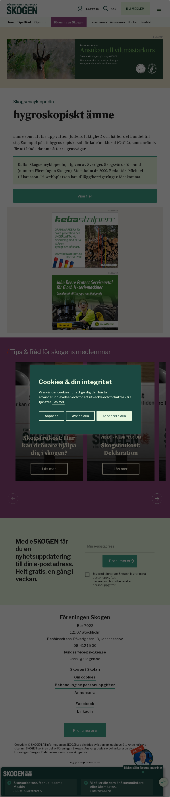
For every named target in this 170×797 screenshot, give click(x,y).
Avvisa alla (80, 416)
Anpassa (51, 416)
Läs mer (58, 402)
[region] (85, 398)
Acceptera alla (114, 416)
